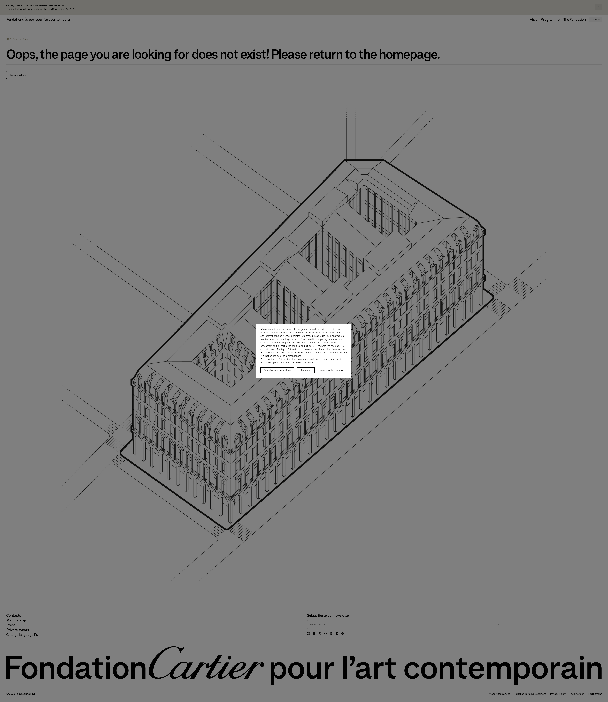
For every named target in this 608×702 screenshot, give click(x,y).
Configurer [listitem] (305, 370)
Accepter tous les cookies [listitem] (277, 370)
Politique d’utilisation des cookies (294, 349)
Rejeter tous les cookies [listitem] (330, 370)
